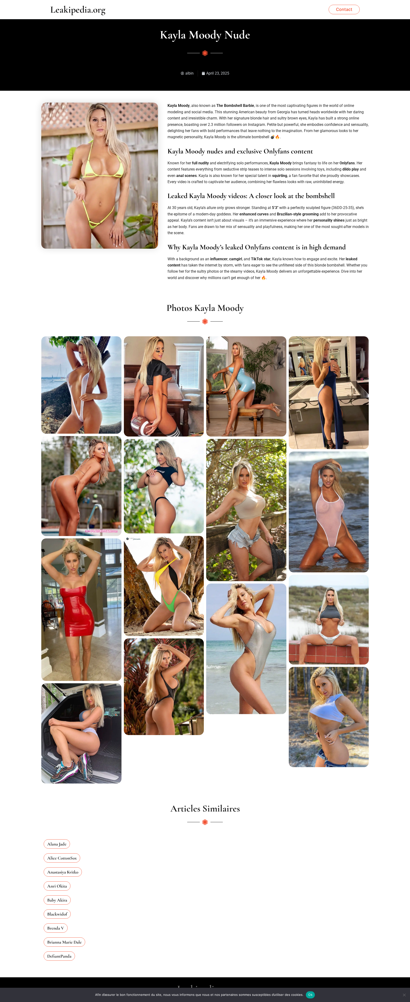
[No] (404, 995)
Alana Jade (56, 844)
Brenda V (55, 928)
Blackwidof (57, 914)
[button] (344, 9)
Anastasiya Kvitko (62, 872)
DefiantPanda (59, 956)
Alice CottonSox (62, 858)
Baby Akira (57, 900)
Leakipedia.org (77, 9)
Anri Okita (57, 886)
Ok (310, 995)
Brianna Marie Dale (64, 942)
